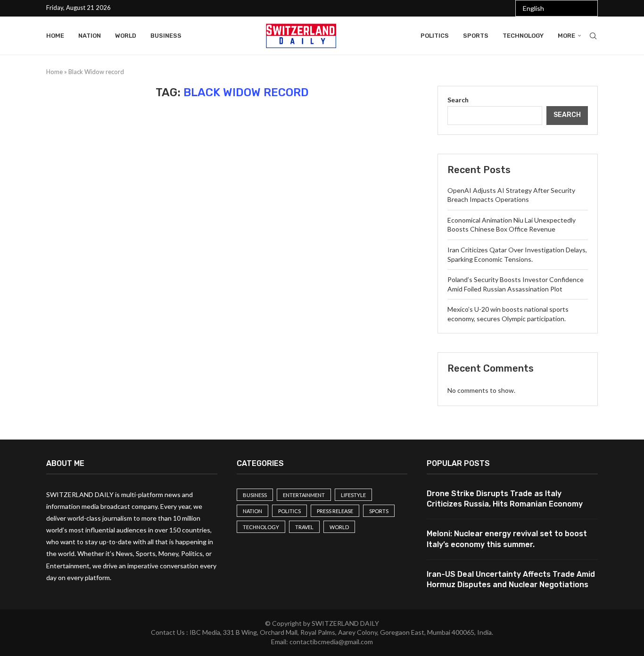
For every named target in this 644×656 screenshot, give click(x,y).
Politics (435, 35)
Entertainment (304, 495)
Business (166, 35)
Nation (89, 35)
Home (55, 35)
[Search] (593, 36)
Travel (304, 527)
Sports (475, 35)
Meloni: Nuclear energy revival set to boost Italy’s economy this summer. (507, 538)
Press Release (335, 511)
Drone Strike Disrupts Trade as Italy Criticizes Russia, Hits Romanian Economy (505, 498)
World (125, 35)
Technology (523, 35)
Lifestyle (353, 495)
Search (458, 100)
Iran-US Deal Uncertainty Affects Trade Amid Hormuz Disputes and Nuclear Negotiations (511, 579)
